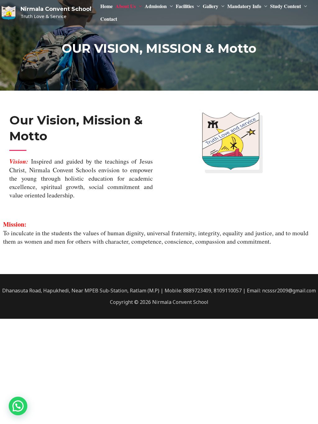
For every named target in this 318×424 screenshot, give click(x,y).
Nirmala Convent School (55, 9)
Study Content (285, 6)
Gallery (210, 6)
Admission (156, 6)
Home (106, 6)
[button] (18, 406)
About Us (126, 6)
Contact (108, 18)
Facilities (185, 6)
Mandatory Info (244, 6)
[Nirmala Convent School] (9, 12)
